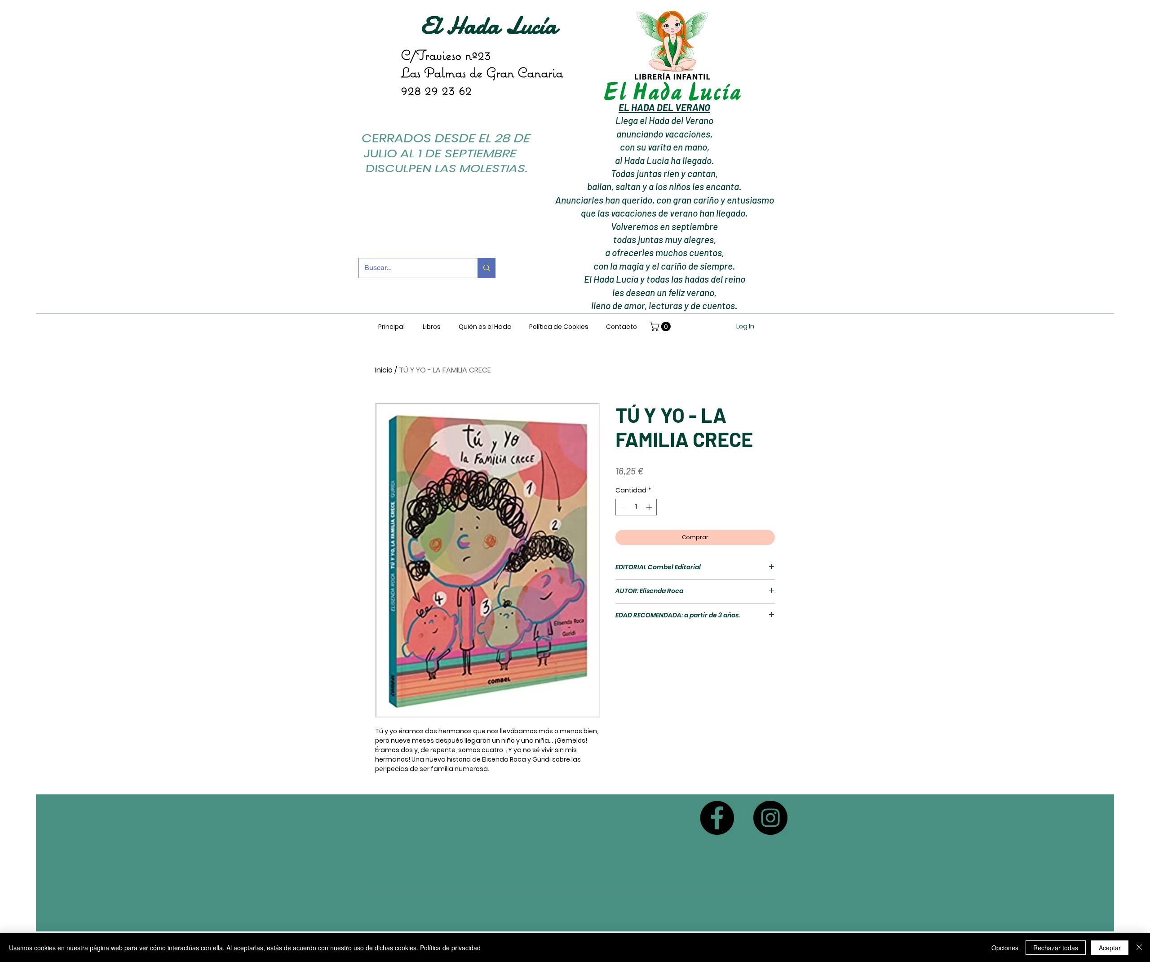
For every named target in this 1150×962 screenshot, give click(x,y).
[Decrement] (622, 507)
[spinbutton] (636, 507)
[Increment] (649, 507)
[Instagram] (770, 818)
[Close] (1139, 947)
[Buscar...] (486, 268)
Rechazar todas (1055, 947)
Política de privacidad (450, 947)
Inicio (384, 370)
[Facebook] (717, 818)
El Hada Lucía (488, 25)
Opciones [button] (1004, 947)
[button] (661, 326)
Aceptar (1110, 947)
